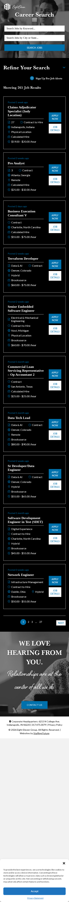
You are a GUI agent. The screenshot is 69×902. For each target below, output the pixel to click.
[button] (64, 863)
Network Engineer (21, 575)
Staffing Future (41, 733)
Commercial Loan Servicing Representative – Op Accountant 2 (26, 370)
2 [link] (28, 621)
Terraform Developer (23, 258)
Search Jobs (34, 47)
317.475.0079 (39, 724)
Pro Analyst (16, 163)
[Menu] (34, 20)
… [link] (36, 621)
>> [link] (45, 621)
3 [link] (32, 621)
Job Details (55, 128)
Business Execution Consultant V (21, 213)
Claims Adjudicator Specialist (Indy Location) (22, 111)
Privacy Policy (55, 724)
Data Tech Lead (19, 418)
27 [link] (40, 621)
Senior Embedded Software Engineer (21, 308)
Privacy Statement (35, 898)
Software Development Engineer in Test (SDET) (25, 520)
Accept (34, 891)
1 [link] (23, 621)
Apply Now (55, 117)
